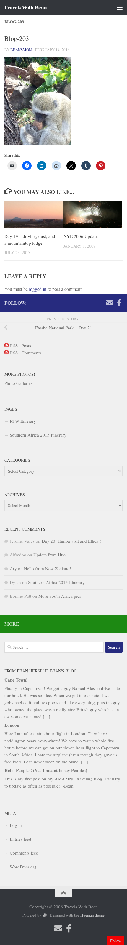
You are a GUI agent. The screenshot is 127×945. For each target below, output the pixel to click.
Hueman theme (92, 915)
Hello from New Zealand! (47, 568)
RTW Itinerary (23, 421)
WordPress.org (23, 867)
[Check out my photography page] (119, 302)
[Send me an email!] (109, 302)
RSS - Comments (25, 352)
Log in (16, 825)
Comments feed (24, 853)
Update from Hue (49, 555)
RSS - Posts (20, 345)
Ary (13, 568)
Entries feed (20, 839)
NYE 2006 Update (81, 236)
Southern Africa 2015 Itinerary (38, 435)
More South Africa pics (59, 596)
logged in (37, 289)
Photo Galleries (18, 383)
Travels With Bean (25, 7)
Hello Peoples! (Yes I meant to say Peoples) (45, 770)
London (11, 725)
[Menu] (119, 7)
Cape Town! (15, 680)
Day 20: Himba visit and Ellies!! (71, 541)
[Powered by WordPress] (44, 915)
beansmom (21, 49)
